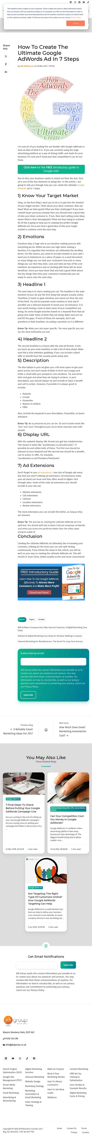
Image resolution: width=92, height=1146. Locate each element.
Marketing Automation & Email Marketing (33, 1094)
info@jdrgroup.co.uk (15, 1044)
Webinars (52, 1097)
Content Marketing (79, 1069)
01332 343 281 (11, 1038)
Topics (31, 619)
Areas (59, 1128)
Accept (75, 23)
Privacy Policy (76, 17)
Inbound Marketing (34, 1077)
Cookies (85, 1132)
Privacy (74, 1132)
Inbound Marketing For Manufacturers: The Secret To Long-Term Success (50, 641)
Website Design (32, 1081)
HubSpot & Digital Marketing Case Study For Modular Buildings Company (50, 636)
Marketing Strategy (34, 1086)
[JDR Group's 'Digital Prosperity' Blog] (46, 730)
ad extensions (44, 472)
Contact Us (71, 1128)
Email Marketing (11, 1093)
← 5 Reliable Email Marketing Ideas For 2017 (18, 731)
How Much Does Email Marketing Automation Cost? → (72, 731)
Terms (84, 1128)
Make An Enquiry (55, 1069)
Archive (42, 619)
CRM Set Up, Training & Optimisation (76, 1077)
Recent (22, 619)
